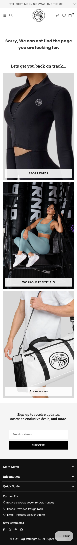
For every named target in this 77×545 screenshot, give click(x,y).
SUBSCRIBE (38, 445)
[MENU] (5, 15)
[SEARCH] (11, 15)
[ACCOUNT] (58, 15)
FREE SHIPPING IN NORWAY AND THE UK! (36, 4)
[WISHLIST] (64, 15)
